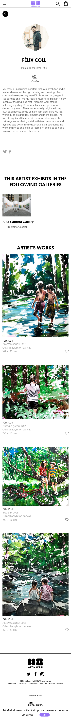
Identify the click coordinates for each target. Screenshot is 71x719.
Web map (43, 683)
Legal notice (12, 683)
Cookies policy (33, 683)
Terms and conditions (55, 683)
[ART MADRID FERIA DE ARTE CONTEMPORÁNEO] (35, 4)
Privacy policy (22, 683)
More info (27, 715)
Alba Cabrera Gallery (18, 222)
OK (44, 715)
